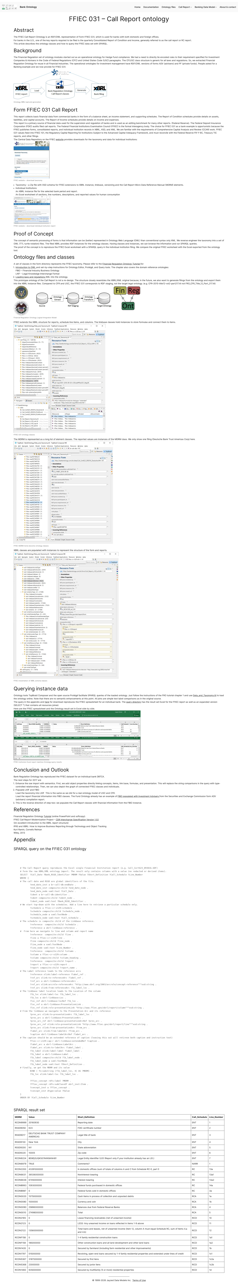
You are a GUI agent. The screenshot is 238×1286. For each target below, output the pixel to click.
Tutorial (47, 816)
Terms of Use (139, 1280)
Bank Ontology (28, 6)
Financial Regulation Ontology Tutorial (121, 264)
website (60, 139)
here (47, 702)
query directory (133, 702)
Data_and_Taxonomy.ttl (204, 695)
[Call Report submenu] (191, 7)
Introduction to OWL (26, 267)
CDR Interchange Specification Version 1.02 (77, 819)
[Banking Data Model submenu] (216, 7)
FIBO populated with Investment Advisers (138, 796)
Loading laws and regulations (31, 277)
